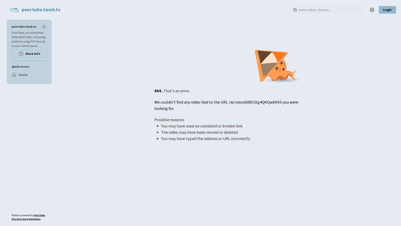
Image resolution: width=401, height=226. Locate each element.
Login (387, 10)
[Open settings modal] (372, 9)
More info (32, 53)
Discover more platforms (26, 219)
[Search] (295, 10)
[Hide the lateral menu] (44, 26)
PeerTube (39, 215)
